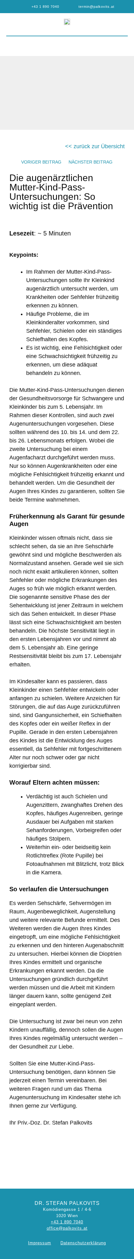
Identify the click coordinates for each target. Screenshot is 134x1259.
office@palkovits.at (67, 1228)
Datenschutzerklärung (83, 1243)
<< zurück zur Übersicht (95, 146)
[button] (67, 44)
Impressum (39, 1243)
